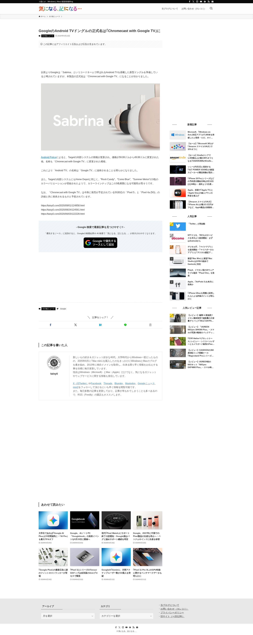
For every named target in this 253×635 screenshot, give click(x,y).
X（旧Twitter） (80, 383)
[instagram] (197, 1)
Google (63, 309)
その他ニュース (47, 36)
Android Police (48, 157)
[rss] (209, 1)
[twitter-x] (193, 1)
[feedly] (205, 1)
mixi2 (75, 387)
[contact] (212, 1)
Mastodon (130, 383)
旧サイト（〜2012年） (172, 616)
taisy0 (54, 373)
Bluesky (118, 383)
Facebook (96, 383)
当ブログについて (169, 605)
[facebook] (190, 1)
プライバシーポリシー (172, 612)
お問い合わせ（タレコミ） (174, 609)
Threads (108, 383)
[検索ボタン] (211, 8)
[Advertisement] (100, 59)
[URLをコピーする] (150, 324)
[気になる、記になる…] (60, 9)
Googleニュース (146, 383)
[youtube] (201, 1)
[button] (50, 324)
